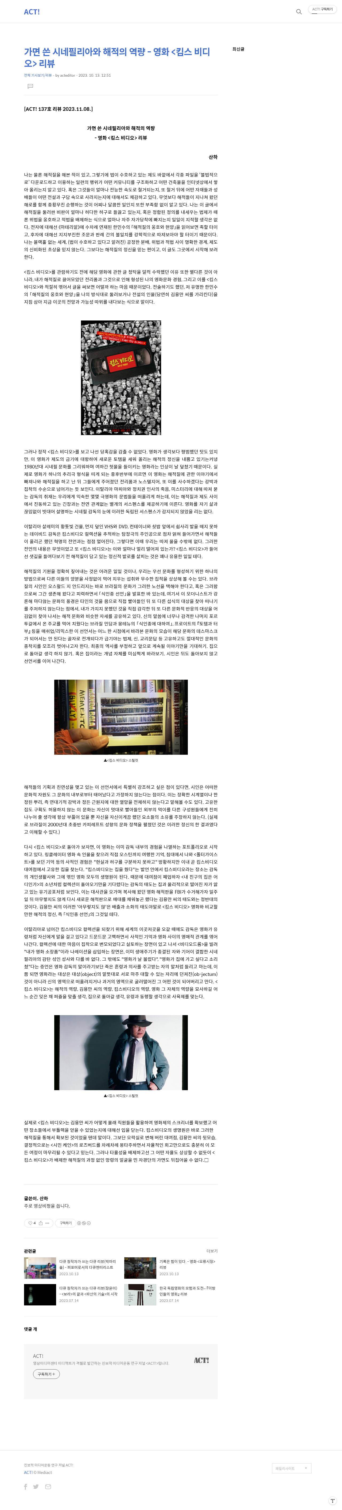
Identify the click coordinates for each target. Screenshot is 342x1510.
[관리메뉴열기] (333, 1501)
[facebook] (25, 1487)
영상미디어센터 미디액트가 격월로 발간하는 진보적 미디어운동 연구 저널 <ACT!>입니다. (101, 1363)
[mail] (48, 1487)
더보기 (212, 1251)
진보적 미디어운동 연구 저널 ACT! (48, 1465)
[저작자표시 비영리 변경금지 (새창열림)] (83, 1223)
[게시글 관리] (47, 1223)
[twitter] (36, 1487)
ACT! (32, 11)
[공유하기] (40, 1223)
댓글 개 (30, 1329)
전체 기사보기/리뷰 (38, 75)
